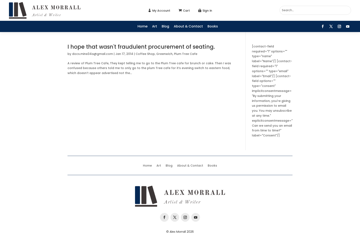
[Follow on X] (331, 26)
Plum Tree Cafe (185, 54)
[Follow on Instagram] (339, 26)
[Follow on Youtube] (347, 26)
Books (213, 27)
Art (154, 27)
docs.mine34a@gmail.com (92, 54)
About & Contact (188, 27)
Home (143, 27)
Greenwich (164, 54)
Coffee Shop (145, 54)
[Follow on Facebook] (322, 26)
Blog (165, 27)
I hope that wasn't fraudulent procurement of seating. (141, 47)
